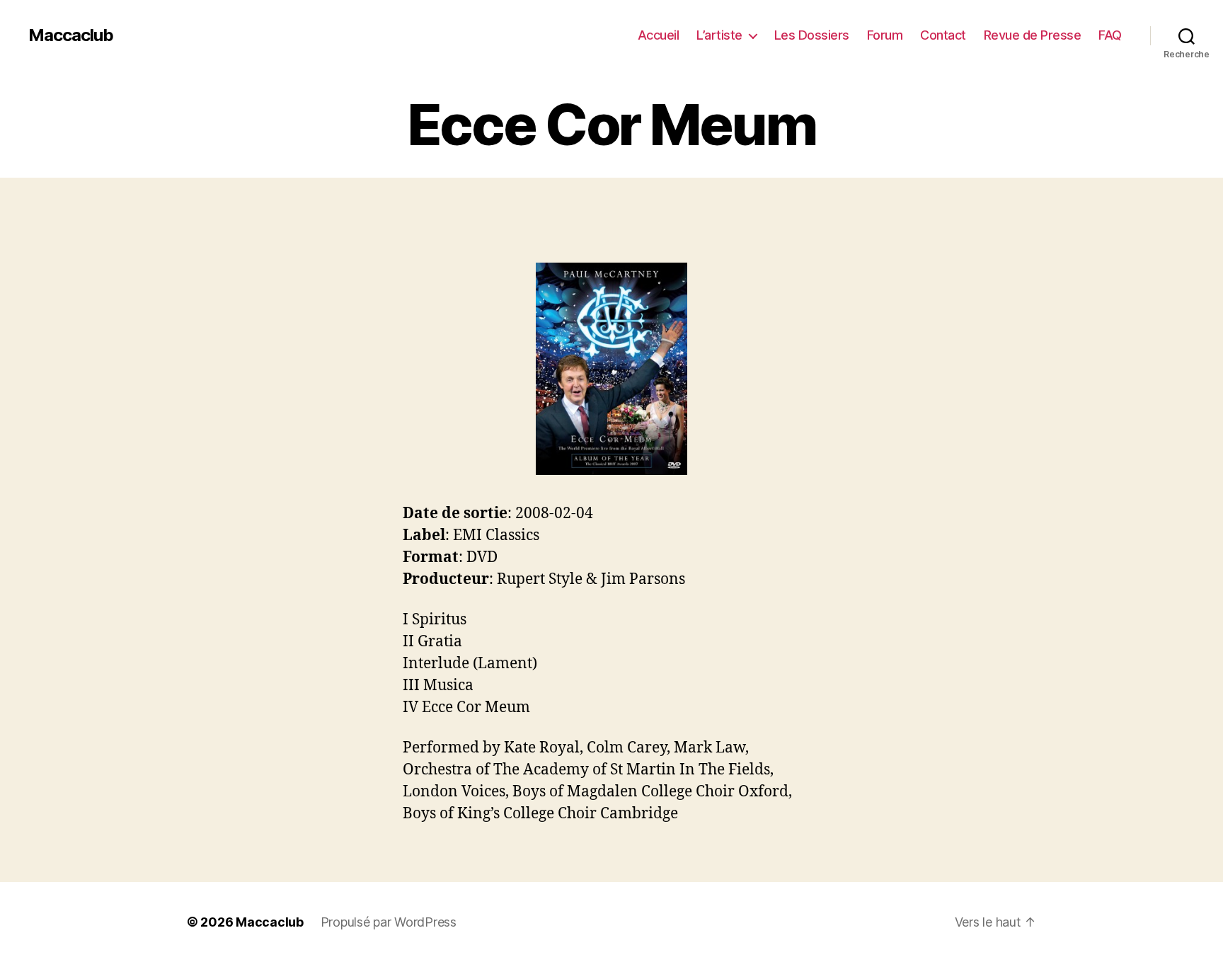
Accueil (658, 35)
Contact (943, 35)
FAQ (1110, 35)
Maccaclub (70, 35)
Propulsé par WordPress (389, 922)
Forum (885, 35)
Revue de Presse (1032, 35)
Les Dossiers (811, 35)
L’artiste (719, 35)
